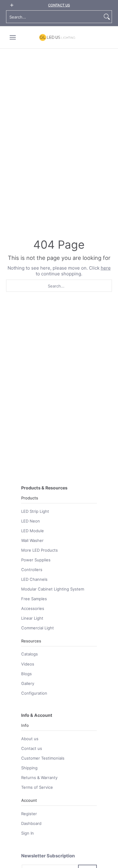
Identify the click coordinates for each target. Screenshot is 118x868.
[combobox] (54, 17)
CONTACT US (59, 5)
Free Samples (34, 598)
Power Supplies (36, 559)
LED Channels (34, 579)
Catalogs (29, 654)
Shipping (29, 767)
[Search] (107, 17)
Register (29, 813)
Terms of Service (37, 787)
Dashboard (31, 823)
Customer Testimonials (42, 758)
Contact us (31, 748)
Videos (27, 664)
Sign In (27, 833)
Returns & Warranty (39, 777)
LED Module (32, 530)
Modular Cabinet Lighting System (52, 589)
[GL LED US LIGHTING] (57, 37)
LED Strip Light (35, 511)
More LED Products (39, 550)
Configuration (34, 693)
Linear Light (32, 618)
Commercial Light (37, 627)
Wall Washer (32, 540)
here (106, 268)
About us (29, 738)
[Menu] (12, 37)
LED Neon (30, 521)
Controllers (31, 569)
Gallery (27, 683)
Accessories (32, 608)
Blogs (26, 673)
